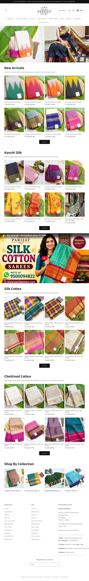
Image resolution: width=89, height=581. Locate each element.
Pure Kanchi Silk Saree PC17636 (73, 102)
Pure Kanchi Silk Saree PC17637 (12, 134)
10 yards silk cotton (31, 491)
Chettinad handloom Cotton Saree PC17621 (53, 411)
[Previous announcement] (5, 1)
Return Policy (8, 527)
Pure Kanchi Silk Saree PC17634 (33, 102)
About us (6, 515)
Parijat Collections (29, 577)
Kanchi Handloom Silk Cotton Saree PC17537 (34, 323)
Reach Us (6, 518)
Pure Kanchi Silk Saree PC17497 (53, 219)
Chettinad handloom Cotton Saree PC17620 (33, 411)
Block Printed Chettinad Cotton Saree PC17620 (13, 444)
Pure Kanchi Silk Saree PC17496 (33, 219)
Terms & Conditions (9, 521)
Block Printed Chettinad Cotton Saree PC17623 (74, 444)
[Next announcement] (84, 1)
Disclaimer (7, 533)
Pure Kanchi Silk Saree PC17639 (53, 134)
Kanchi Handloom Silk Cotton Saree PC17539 (13, 323)
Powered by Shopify (38, 577)
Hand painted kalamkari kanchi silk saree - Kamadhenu (74, 219)
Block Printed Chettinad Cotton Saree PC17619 (34, 444)
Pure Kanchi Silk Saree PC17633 (12, 102)
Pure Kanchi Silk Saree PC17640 (73, 134)
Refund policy (8, 539)
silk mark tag (8, 511)
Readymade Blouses (52, 491)
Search (6, 508)
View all (44, 142)
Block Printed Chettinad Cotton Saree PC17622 (54, 444)
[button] (6, 10)
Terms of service (64, 577)
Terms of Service (8, 536)
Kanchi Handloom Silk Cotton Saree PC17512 (74, 323)
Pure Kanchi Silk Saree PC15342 (53, 187)
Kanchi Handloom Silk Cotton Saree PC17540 (54, 323)
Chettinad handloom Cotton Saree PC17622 (74, 411)
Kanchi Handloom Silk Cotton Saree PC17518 (74, 357)
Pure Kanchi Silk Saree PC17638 (33, 134)
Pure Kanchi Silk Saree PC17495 (12, 219)
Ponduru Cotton (70, 491)
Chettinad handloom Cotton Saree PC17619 (13, 411)
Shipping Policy (8, 524)
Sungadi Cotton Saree (12, 491)
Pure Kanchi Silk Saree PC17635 (53, 102)
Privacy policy (8, 530)
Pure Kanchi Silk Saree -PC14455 (12, 187)
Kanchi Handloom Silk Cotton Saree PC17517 (54, 357)
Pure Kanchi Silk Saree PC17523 (73, 187)
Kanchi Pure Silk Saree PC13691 (33, 187)
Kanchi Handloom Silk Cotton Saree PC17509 (13, 357)
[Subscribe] (58, 564)
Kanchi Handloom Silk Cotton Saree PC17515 (34, 357)
